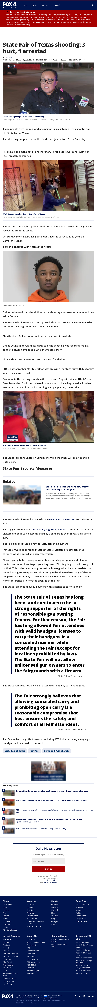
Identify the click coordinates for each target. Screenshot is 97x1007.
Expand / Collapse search (92, 5)
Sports (54, 901)
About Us (32, 936)
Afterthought (8, 965)
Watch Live (7, 939)
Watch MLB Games (83, 950)
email (93, 996)
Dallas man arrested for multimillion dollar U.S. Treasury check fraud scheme (51, 800)
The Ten (6, 942)
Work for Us (31, 953)
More (57, 5)
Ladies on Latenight (10, 953)
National (6, 910)
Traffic (78, 913)
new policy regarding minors (49, 529)
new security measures (62, 519)
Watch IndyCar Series (84, 958)
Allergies (30, 910)
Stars (53, 913)
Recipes (79, 910)
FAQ (28, 948)
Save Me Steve (81, 921)
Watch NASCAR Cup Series (83, 954)
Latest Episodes (11, 936)
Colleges (54, 921)
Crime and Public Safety (56, 750)
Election (6, 916)
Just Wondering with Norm (10, 974)
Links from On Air (82, 904)
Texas (5, 907)
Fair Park (34, 750)
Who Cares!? (7, 962)
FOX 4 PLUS (31, 965)
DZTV (5, 970)
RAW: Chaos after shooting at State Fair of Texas (24, 214)
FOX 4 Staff (8, 57)
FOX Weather (32, 918)
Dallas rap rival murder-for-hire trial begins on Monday (41, 829)
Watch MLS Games (83, 973)
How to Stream (33, 951)
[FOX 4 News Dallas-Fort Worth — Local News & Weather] (10, 5)
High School (55, 924)
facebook (75, 996)
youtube (89, 996)
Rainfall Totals (32, 916)
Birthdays (79, 907)
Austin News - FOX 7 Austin (59, 945)
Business (6, 924)
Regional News (59, 936)
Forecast (30, 904)
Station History (32, 945)
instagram (84, 996)
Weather (31, 901)
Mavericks (55, 910)
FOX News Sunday (10, 930)
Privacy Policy (51, 880)
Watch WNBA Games (84, 970)
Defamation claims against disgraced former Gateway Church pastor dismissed (52, 791)
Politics (5, 918)
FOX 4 (5, 60)
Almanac (30, 913)
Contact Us (31, 939)
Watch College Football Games (84, 946)
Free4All (6, 948)
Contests (30, 968)
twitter (80, 996)
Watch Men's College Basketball (84, 962)
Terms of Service (50, 882)
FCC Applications (33, 962)
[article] (22, 495)
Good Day (81, 901)
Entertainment (81, 916)
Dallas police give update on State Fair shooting (23, 116)
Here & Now (7, 984)
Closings (30, 907)
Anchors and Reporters (36, 942)
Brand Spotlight (33, 970)
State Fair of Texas (15, 60)
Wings (53, 918)
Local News (7, 904)
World (5, 913)
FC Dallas (55, 916)
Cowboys (54, 904)
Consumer (7, 921)
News (6, 901)
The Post (6, 945)
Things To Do (81, 918)
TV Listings (31, 956)
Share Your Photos (34, 926)
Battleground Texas (10, 956)
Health (5, 927)
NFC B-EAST (7, 968)
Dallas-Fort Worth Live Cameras (35, 922)
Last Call (6, 951)
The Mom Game (9, 978)
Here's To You (8, 981)
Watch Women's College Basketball (83, 966)
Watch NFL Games (83, 942)
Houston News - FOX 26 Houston (60, 940)
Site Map (30, 973)
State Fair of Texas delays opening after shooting (24, 445)
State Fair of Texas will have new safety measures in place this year (67, 488)
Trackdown (7, 959)
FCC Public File (32, 959)
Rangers (54, 907)
